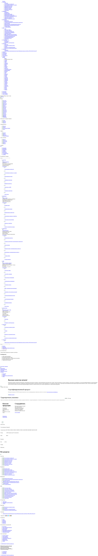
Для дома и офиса (7, 29)
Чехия (5, 72)
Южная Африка (7, 70)
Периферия (4, 11)
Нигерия (6, 66)
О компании (4, 52)
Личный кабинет (5, 535)
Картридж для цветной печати (9, 47)
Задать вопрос (4, 528)
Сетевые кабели (7, 26)
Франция (4, 106)
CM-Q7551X (4, 348)
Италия (5, 81)
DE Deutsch (4, 148)
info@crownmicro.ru (10, 543)
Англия (5, 67)
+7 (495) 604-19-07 (3, 543)
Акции (3, 541)
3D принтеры (4, 39)
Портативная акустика (8, 5)
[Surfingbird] (8, 515)
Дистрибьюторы (5, 537)
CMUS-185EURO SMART (7, 263)
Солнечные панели (7, 33)
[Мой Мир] (11, 515)
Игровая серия (7, 13)
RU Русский (4, 152)
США (4, 120)
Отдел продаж (4, 55)
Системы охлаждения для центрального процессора (13, 22)
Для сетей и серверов (8, 30)
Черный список (5, 540)
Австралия (5, 141)
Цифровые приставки (8, 6)
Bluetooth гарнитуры (8, 7)
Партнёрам (4, 553)
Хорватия (6, 63)
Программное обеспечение (7, 530)
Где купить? (4, 53)
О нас (3, 519)
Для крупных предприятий (9, 31)
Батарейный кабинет (8, 38)
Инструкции (4, 529)
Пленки (5, 46)
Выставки (4, 521)
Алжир (5, 60)
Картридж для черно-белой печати (10, 48)
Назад (5, 58)
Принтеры (6, 41)
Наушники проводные (8, 9)
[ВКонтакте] (5, 515)
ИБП (5, 28)
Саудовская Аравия (7, 69)
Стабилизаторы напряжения (9, 32)
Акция (4, 503)
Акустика (4, 2)
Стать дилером (5, 94)
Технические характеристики (7, 375)
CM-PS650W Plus (5, 230)
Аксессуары (6, 10)
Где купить (4, 91)
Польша (5, 74)
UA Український (5, 153)
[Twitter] (7, 515)
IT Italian (3, 150)
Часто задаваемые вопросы (7, 527)
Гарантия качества (3, 369)
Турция (5, 76)
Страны (3, 57)
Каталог (3, 1)
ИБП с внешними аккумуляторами (10, 34)
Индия (5, 87)
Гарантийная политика (6, 531)
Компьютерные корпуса (8, 21)
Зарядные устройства (8, 17)
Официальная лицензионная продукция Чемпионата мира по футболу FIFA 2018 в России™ (19, 513)
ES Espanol (4, 151)
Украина (5, 82)
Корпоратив (4, 19)
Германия (6, 79)
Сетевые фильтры (7, 484)
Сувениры (4, 49)
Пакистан (6, 78)
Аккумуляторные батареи (8, 37)
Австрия (4, 100)
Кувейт (5, 61)
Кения (5, 64)
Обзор (3, 376)
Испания (6, 71)
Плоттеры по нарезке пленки (9, 45)
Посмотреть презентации (5, 417)
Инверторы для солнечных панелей (10, 35)
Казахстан (6, 68)
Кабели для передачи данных (9, 18)
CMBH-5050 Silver (5, 161)
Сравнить (6, 366)
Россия (5, 84)
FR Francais (4, 149)
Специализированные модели (9, 36)
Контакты (4, 523)
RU (1, 146)
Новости (3, 51)
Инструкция (2, 368)
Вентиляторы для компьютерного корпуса (11, 25)
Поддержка (4, 54)
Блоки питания (7, 23)
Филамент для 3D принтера (9, 42)
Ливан (5, 65)
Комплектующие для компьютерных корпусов (12, 24)
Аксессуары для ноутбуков (9, 16)
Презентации (4, 539)
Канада (5, 88)
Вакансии (4, 522)
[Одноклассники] (9, 515)
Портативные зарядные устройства (10, 471)
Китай (5, 75)
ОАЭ (5, 73)
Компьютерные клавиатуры (9, 15)
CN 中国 (3, 154)
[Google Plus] (6, 515)
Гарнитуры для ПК (7, 8)
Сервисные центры (3, 371)
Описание (4, 373)
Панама (5, 89)
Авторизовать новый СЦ (6, 538)
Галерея (3, 374)
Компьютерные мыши (8, 14)
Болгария (6, 77)
